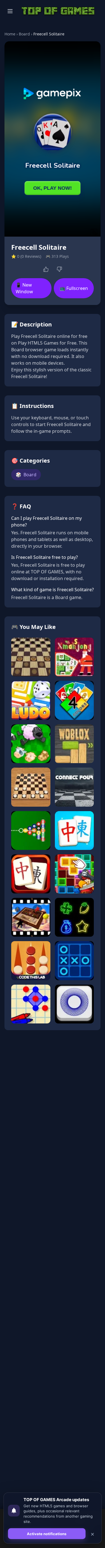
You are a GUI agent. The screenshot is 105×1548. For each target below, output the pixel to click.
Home (9, 34)
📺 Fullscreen (74, 288)
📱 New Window (24, 288)
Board (24, 34)
